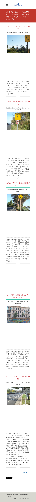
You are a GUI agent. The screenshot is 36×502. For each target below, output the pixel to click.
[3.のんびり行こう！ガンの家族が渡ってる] (18, 202)
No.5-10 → (25, 472)
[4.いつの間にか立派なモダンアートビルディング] (18, 314)
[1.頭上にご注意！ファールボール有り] (18, 44)
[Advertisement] (18, 280)
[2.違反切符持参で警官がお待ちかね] (18, 121)
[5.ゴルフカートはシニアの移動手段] (18, 396)
